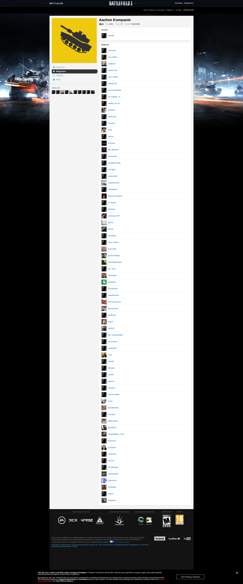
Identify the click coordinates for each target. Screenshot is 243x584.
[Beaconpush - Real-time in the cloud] (149, 521)
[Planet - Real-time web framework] (141, 520)
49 (121, 24)
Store (179, 10)
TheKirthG (112, 454)
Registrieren (189, 3)
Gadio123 (112, 64)
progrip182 (112, 348)
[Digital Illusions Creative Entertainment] (73, 520)
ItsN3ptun (112, 282)
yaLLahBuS (112, 57)
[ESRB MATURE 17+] (167, 521)
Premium (188, 10)
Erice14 (111, 461)
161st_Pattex (113, 242)
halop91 (111, 36)
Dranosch (112, 441)
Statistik (59, 75)
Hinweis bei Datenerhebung (61, 546)
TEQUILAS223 (113, 183)
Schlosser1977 (114, 216)
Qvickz (110, 137)
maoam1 (111, 123)
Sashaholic (112, 275)
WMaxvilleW (113, 421)
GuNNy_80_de (114, 103)
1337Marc (112, 170)
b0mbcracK (112, 70)
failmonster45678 (115, 196)
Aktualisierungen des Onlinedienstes (127, 545)
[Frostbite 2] (119, 520)
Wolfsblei (111, 209)
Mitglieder (61, 71)
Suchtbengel (113, 467)
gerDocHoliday (114, 256)
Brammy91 (112, 156)
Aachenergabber (115, 90)
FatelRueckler (113, 295)
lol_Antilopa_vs (114, 97)
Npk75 (110, 223)
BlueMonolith (113, 408)
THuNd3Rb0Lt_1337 (116, 434)
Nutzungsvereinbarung (79, 545)
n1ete (110, 401)
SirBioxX (111, 110)
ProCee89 (112, 249)
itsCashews (112, 342)
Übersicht (60, 67)
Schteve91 (112, 481)
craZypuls (112, 447)
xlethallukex (113, 189)
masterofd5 (112, 176)
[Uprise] (87, 520)
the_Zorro (112, 269)
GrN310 (111, 328)
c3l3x (110, 355)
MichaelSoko (113, 309)
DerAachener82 (114, 302)
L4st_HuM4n (113, 77)
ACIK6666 (112, 487)
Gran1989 (112, 236)
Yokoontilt (112, 51)
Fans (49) (56, 88)
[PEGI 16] (180, 520)
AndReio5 (112, 315)
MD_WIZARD (113, 150)
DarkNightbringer (115, 262)
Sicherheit (144, 545)
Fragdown (112, 500)
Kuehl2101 (112, 428)
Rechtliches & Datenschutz (61, 545)
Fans (58, 79)
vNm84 (111, 361)
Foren (169, 10)
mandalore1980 (114, 163)
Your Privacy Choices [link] (121, 542)
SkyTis (110, 229)
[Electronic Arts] (61, 520)
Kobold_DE (112, 84)
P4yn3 (110, 322)
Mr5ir (110, 130)
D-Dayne (111, 143)
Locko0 (111, 375)
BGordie (111, 368)
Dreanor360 (113, 289)
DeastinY (111, 388)
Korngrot (111, 414)
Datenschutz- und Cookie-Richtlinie (101, 545)
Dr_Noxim (112, 203)
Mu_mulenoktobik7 (115, 335)
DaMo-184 (112, 117)
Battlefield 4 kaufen (154, 10)
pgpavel (111, 381)
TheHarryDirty (114, 395)
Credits (74, 546)
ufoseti (110, 494)
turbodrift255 (113, 474)
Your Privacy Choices (190, 577)
